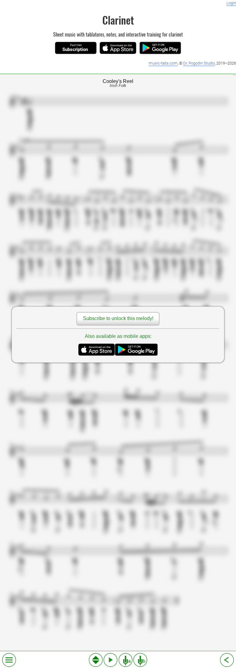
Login (231, 3)
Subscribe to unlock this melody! (118, 318)
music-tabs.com (163, 63)
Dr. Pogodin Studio (199, 63)
